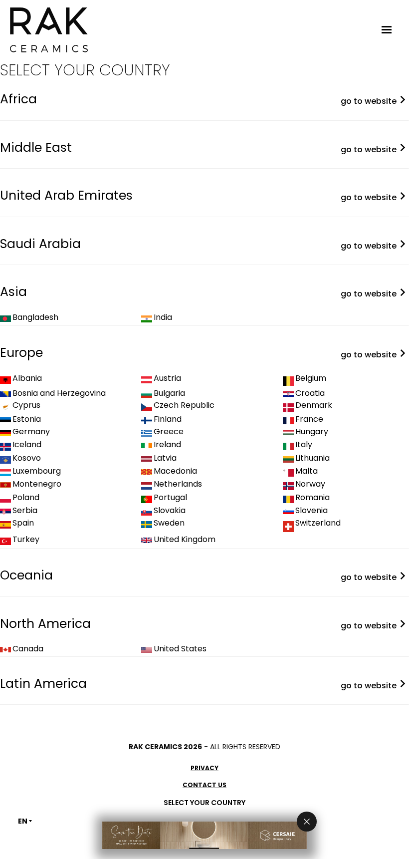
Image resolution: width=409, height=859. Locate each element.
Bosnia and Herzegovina (59, 393)
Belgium (310, 378)
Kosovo (26, 458)
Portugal (170, 497)
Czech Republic (184, 405)
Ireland (167, 444)
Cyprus (26, 405)
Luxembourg (36, 471)
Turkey (25, 539)
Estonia (26, 419)
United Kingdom (184, 539)
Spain (23, 523)
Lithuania (312, 458)
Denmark (313, 405)
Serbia (24, 510)
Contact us (204, 785)
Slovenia (311, 510)
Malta (306, 471)
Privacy (204, 768)
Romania (312, 497)
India (163, 317)
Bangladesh (35, 317)
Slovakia (170, 510)
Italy (303, 444)
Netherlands (178, 484)
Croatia (310, 393)
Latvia (165, 458)
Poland (25, 497)
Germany (31, 431)
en (22, 821)
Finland (168, 419)
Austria (167, 378)
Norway (310, 484)
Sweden (169, 523)
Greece (169, 431)
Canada (27, 648)
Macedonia (175, 471)
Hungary (311, 431)
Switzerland (318, 523)
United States (180, 648)
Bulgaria (169, 393)
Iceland (26, 444)
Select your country (204, 803)
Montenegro (36, 484)
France (309, 419)
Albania (27, 378)
